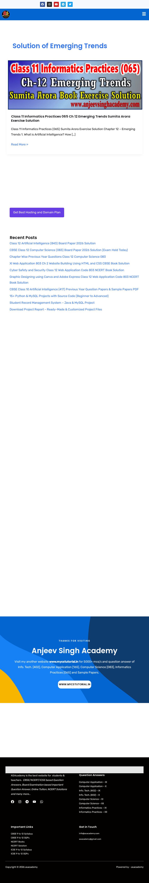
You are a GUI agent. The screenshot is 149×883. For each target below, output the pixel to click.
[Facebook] (12, 801)
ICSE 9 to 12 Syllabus (21, 849)
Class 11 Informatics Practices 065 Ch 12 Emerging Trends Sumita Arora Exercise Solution (70, 118)
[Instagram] (19, 801)
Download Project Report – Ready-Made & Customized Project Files (56, 309)
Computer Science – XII (91, 803)
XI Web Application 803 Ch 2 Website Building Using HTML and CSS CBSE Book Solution (70, 263)
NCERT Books (18, 841)
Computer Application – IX (93, 782)
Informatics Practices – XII (93, 812)
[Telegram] (27, 801)
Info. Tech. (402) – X (89, 795)
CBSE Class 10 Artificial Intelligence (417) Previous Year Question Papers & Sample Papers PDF (74, 289)
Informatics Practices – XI (92, 807)
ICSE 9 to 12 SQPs (20, 853)
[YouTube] (34, 801)
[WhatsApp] (41, 801)
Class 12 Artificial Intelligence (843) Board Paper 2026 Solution (53, 243)
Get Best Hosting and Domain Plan (37, 212)
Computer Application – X (92, 786)
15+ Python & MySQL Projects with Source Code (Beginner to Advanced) (59, 296)
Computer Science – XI (91, 799)
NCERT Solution (19, 845)
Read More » (19, 144)
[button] (144, 14)
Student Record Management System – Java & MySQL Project (52, 302)
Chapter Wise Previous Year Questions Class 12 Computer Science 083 (58, 256)
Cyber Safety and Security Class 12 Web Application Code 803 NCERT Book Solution (67, 270)
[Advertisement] (74, 355)
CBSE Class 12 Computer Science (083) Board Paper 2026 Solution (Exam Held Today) (69, 250)
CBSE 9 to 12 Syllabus (22, 833)
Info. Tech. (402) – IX (89, 790)
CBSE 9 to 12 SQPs (20, 837)
